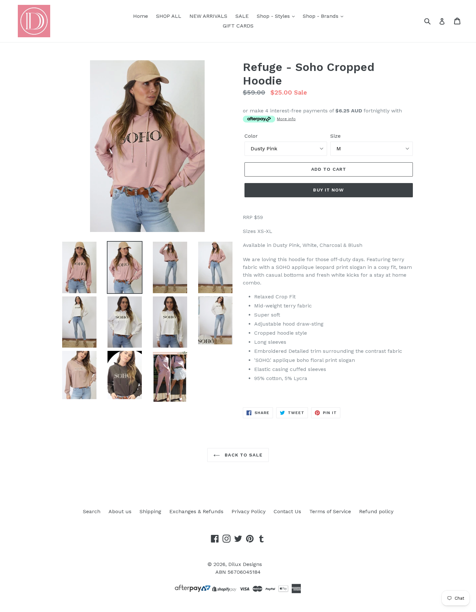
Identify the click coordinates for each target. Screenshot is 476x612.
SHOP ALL (168, 16)
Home (140, 16)
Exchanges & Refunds (196, 511)
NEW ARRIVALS (208, 16)
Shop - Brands (321, 16)
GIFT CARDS (238, 26)
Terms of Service (330, 511)
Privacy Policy (249, 511)
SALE (242, 16)
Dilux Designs (245, 564)
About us (119, 511)
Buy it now (328, 189)
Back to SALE (243, 454)
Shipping (150, 511)
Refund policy (376, 511)
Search (91, 511)
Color (251, 136)
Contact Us (287, 511)
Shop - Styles (274, 16)
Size (335, 136)
